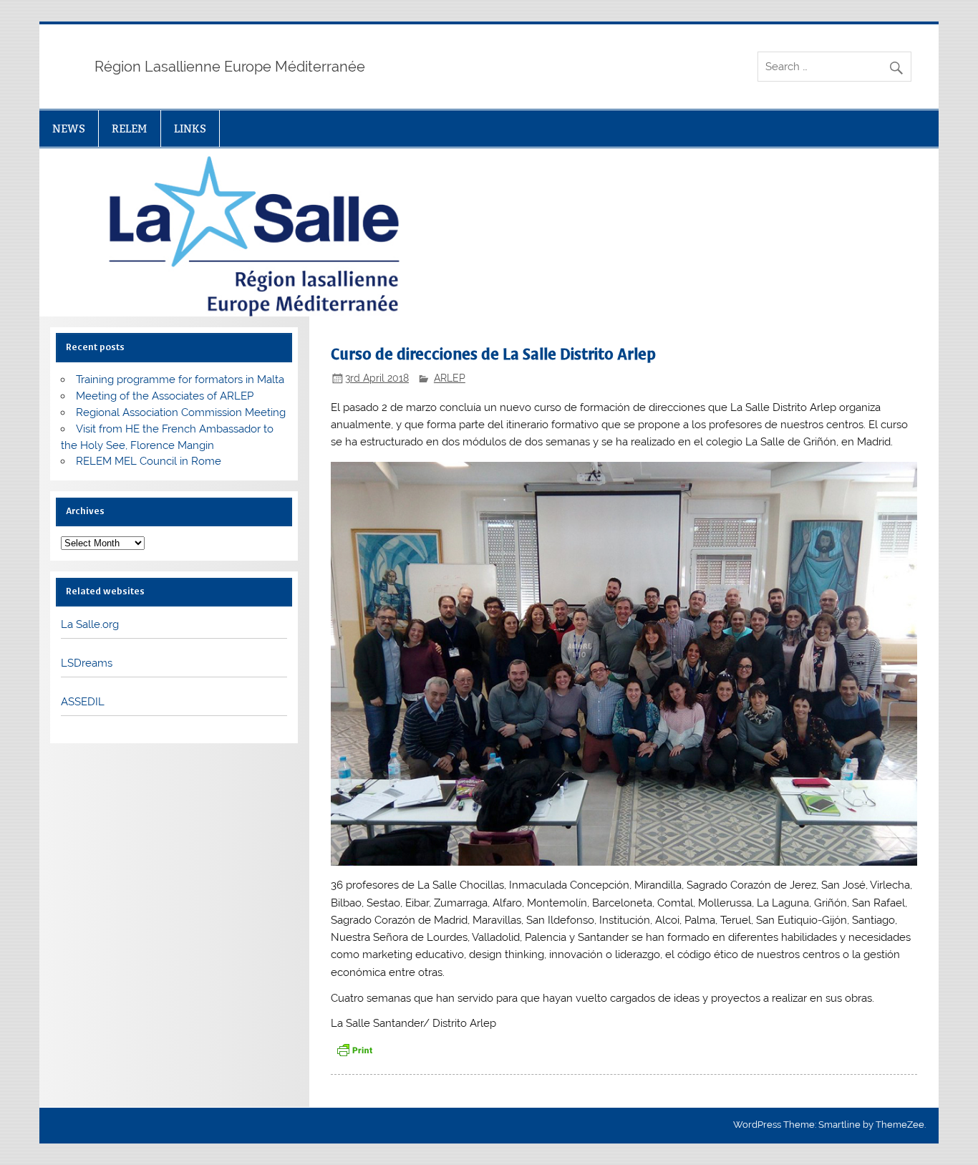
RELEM (129, 128)
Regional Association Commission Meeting (181, 412)
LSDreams (86, 663)
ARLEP (449, 378)
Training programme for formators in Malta (180, 379)
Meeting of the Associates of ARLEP (164, 396)
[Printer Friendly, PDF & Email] (354, 1049)
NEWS (68, 128)
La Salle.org (90, 624)
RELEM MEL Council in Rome (148, 461)
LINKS (190, 128)
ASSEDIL (83, 701)
